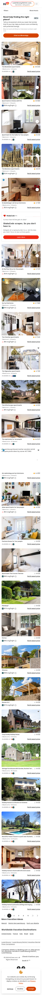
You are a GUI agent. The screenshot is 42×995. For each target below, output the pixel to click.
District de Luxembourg (16, 923)
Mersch (4, 923)
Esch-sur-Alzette (33, 923)
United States (6, 934)
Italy (21, 934)
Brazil (26, 934)
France (15, 934)
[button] (22, 3)
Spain (32, 934)
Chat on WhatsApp (21, 35)
